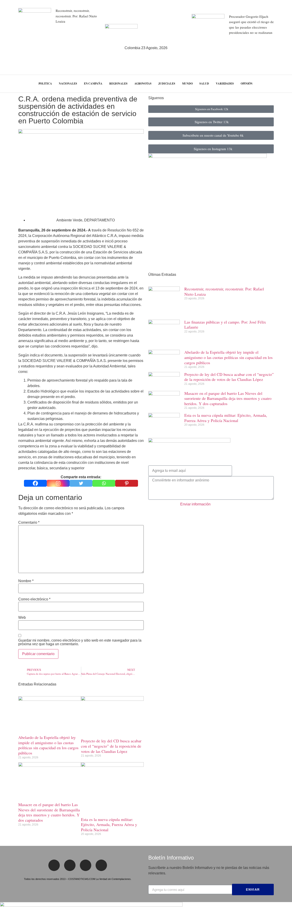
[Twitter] (81, 483)
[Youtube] (101, 865)
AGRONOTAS (142, 83)
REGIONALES (118, 83)
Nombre (26, 581)
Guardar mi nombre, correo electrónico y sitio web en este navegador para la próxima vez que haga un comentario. (79, 642)
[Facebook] (35, 483)
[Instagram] (58, 483)
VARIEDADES (225, 83)
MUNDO (187, 83)
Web (22, 617)
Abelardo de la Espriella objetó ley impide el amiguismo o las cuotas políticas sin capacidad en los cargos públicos (48, 745)
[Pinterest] (126, 483)
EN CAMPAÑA (93, 83)
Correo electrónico (34, 599)
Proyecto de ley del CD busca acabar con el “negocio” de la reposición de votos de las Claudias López (111, 746)
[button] (280, 84)
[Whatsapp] (103, 483)
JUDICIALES (166, 83)
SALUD (204, 83)
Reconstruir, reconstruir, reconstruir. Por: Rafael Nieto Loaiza (76, 16)
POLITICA (45, 83)
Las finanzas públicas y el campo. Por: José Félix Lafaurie (225, 324)
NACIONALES (68, 83)
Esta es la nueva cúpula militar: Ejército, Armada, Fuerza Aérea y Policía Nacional (109, 824)
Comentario (28, 522)
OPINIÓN (247, 83)
